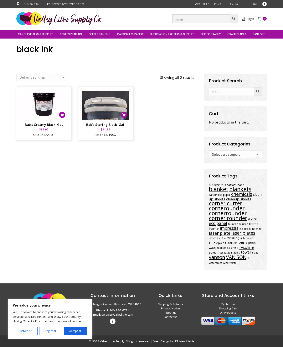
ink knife (257, 228)
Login (250, 19)
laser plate (219, 233)
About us (170, 312)
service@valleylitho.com (68, 4)
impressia (229, 228)
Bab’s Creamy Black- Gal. (44, 124)
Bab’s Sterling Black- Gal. (105, 124)
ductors (253, 219)
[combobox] (235, 154)
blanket (218, 189)
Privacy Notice (170, 308)
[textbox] (226, 154)
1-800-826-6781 (32, 4)
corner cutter (225, 203)
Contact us (170, 317)
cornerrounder (228, 213)
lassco (212, 238)
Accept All (75, 331)
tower (246, 252)
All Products (228, 312)
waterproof (215, 263)
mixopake (218, 242)
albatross (230, 185)
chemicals (241, 194)
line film (221, 238)
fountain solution (238, 224)
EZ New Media (184, 341)
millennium (246, 238)
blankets (240, 189)
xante (233, 263)
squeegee (224, 252)
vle (248, 258)
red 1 (235, 248)
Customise (25, 331)
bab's (241, 185)
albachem (216, 184)
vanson (217, 257)
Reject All (50, 331)
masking (233, 237)
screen (214, 252)
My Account (228, 304)
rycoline (246, 247)
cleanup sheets (238, 199)
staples (235, 252)
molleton (232, 242)
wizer (226, 263)
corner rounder (228, 218)
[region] (50, 319)
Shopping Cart (228, 308)
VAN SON (236, 257)
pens (242, 242)
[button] (62, 115)
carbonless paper (219, 195)
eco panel (218, 223)
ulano (255, 252)
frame (253, 223)
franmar (214, 228)
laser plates (243, 233)
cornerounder (227, 208)
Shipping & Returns (170, 304)
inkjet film (245, 228)
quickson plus (224, 248)
